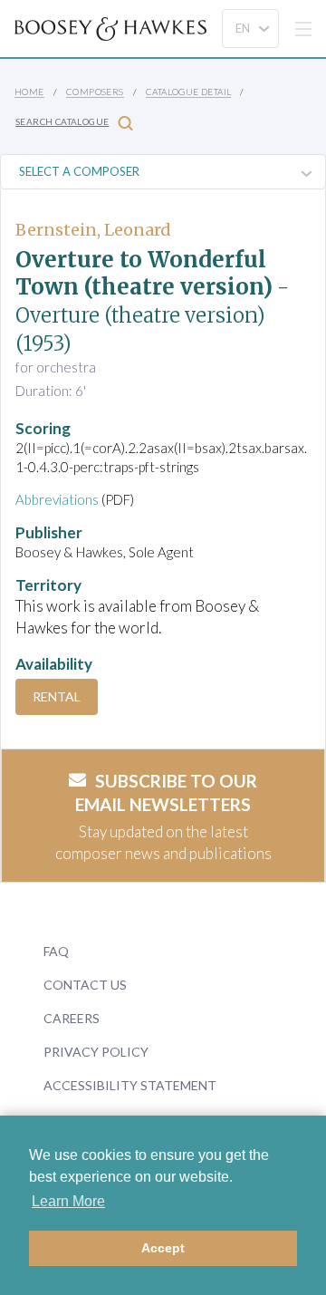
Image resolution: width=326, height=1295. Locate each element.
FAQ (56, 951)
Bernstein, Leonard (93, 229)
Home (29, 91)
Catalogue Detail (188, 91)
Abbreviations (57, 499)
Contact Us (85, 984)
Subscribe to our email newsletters (166, 793)
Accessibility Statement (129, 1085)
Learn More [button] (68, 1201)
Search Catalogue (62, 121)
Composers (95, 91)
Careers (71, 1018)
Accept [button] (163, 1248)
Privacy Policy (96, 1051)
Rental (57, 696)
